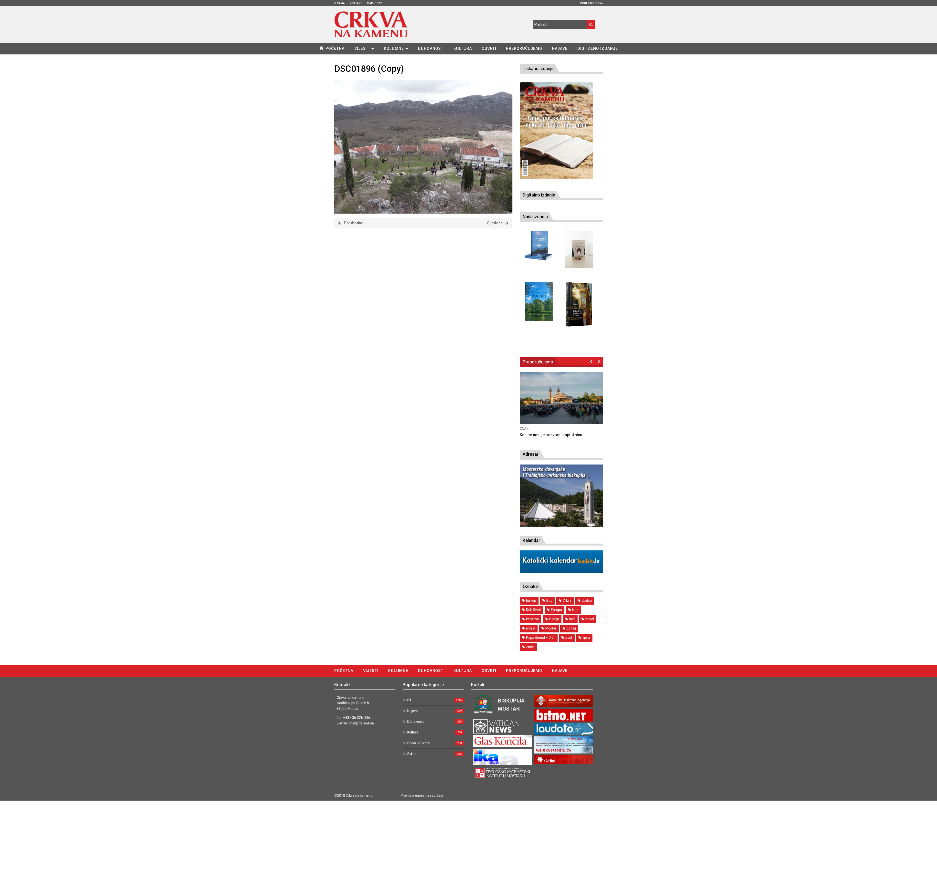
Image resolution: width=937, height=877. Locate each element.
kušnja (554, 619)
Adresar (531, 454)
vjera (586, 638)
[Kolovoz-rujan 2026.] (556, 130)
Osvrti (489, 48)
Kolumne (394, 48)
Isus (575, 610)
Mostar (550, 628)
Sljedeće (495, 223)
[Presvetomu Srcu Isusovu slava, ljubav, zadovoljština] (579, 249)
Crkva (567, 600)
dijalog (587, 600)
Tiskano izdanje (538, 68)
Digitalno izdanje (597, 48)
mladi (589, 619)
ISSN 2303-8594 (591, 3)
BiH (409, 700)
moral (530, 628)
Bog (549, 600)
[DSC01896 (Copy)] (423, 212)
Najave (560, 48)
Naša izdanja (535, 216)
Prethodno (354, 223)
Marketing (375, 3)
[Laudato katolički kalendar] (561, 571)
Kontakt (356, 3)
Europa (556, 610)
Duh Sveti (533, 610)
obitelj (571, 628)
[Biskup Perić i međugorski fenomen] (579, 304)
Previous (591, 361)
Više (584, 402)
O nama (339, 3)
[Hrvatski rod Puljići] (539, 301)
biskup (531, 600)
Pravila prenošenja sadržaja (422, 795)
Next (599, 361)
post (568, 638)
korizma (532, 619)
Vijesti (362, 48)
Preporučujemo (524, 48)
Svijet (411, 754)
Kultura (462, 48)
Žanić (530, 647)
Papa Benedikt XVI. (540, 638)
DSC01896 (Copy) (369, 69)
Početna (335, 48)
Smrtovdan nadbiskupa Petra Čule (572, 435)
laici (572, 619)
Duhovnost (431, 48)
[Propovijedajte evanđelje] (539, 246)
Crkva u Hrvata (418, 743)
